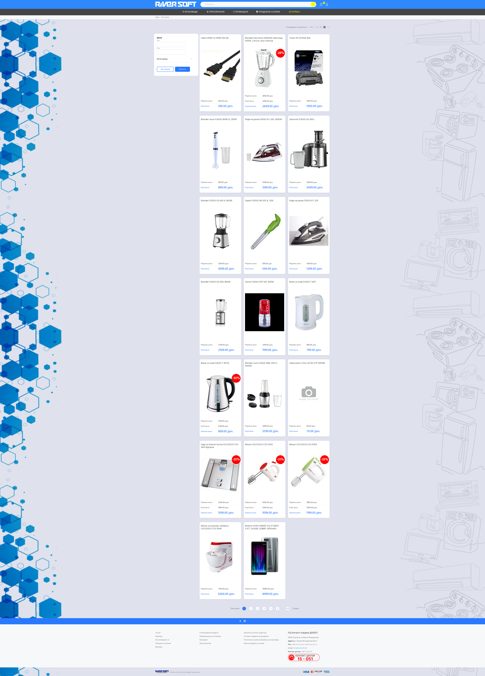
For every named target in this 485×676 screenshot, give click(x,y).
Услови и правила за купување (256, 636)
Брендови (204, 639)
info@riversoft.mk (300, 648)
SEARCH (313, 4)
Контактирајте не (162, 639)
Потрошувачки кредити (209, 632)
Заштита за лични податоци (255, 632)
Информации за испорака (210, 636)
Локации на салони (163, 643)
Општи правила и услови (254, 643)
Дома (157, 17)
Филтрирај (165, 69)
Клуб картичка (205, 643)
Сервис (295, 12)
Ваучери (158, 647)
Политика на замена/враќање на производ (261, 639)
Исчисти (182, 69)
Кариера (158, 636)
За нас (158, 632)
